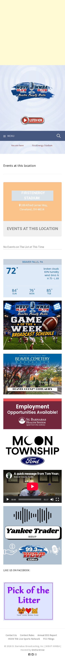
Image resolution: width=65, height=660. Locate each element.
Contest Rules (27, 635)
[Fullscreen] (57, 499)
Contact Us (11, 635)
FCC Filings (48, 638)
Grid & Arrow (38, 649)
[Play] (7, 499)
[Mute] (52, 499)
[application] (32, 486)
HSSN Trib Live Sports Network (24, 638)
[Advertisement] (32, 32)
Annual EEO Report (47, 635)
